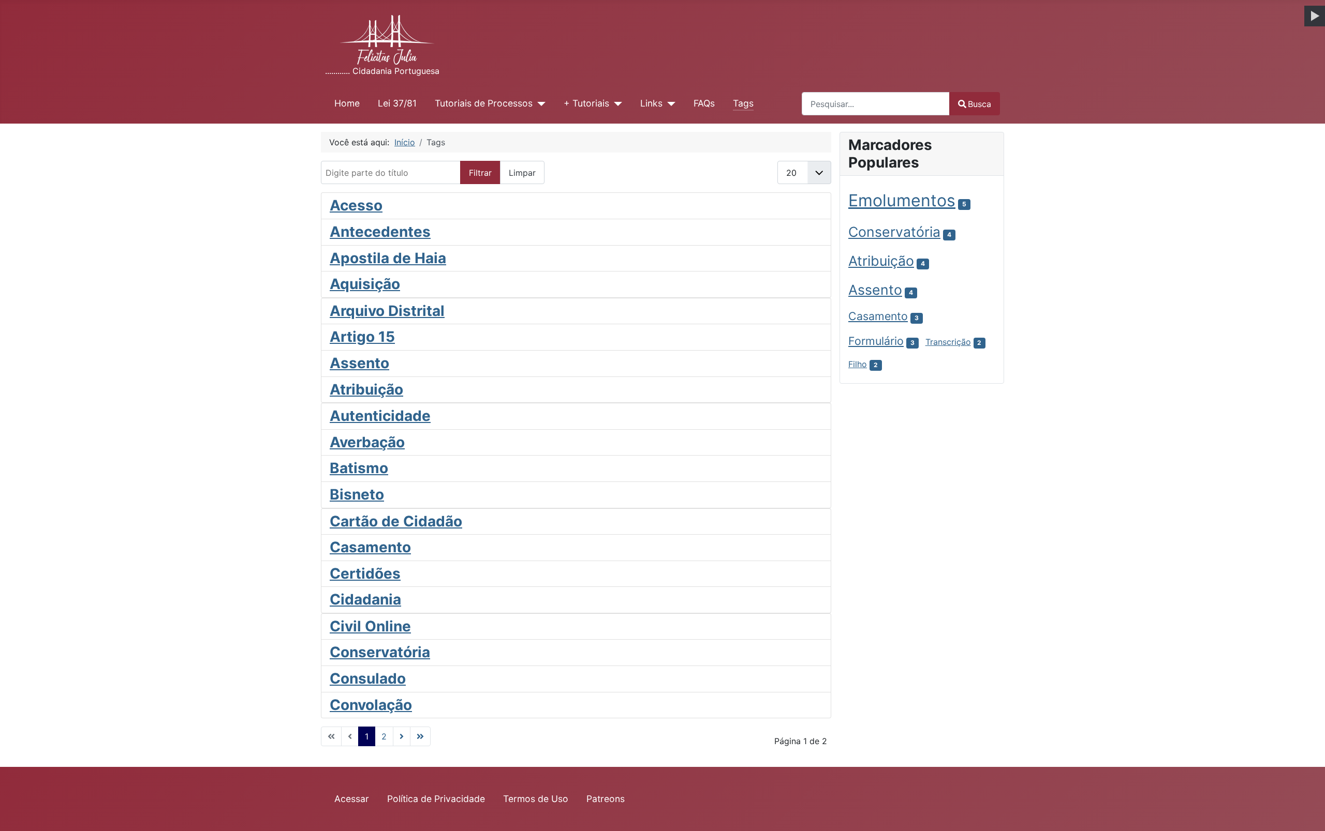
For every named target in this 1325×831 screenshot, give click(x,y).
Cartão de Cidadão (396, 521)
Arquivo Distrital (387, 311)
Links (651, 103)
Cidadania (365, 599)
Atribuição (366, 389)
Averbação (367, 442)
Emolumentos (901, 200)
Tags (743, 103)
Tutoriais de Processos (484, 103)
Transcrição (948, 342)
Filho (857, 364)
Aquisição (365, 284)
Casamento (370, 547)
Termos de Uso (535, 798)
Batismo (359, 468)
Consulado (368, 678)
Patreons (605, 798)
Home (347, 103)
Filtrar (480, 173)
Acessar (351, 798)
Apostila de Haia (388, 258)
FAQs (704, 103)
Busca (979, 104)
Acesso (356, 205)
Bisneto (357, 494)
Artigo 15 (362, 336)
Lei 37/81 (397, 103)
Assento (359, 363)
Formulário (876, 340)
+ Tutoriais (586, 103)
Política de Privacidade (436, 798)
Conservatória (380, 652)
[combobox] (876, 103)
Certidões (365, 573)
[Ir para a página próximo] (401, 736)
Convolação (371, 705)
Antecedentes (380, 231)
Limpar (522, 173)
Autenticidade (380, 416)
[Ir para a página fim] (420, 736)
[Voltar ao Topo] (1307, 812)
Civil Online (370, 626)
